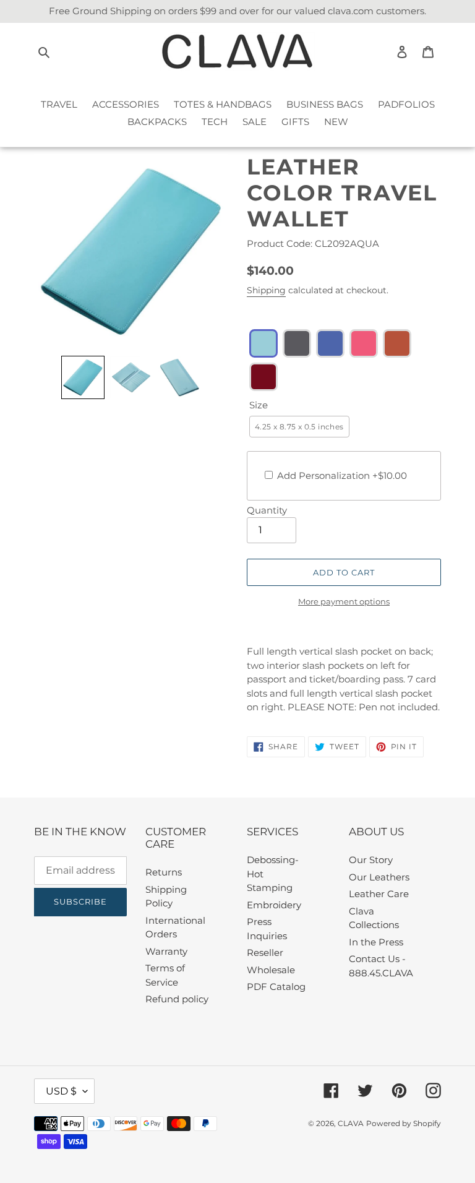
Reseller (265, 952)
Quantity (267, 510)
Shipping (266, 290)
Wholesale (271, 970)
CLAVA (351, 1123)
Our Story (371, 860)
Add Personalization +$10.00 (342, 475)
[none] (83, 377)
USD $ (61, 1091)
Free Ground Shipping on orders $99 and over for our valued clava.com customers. (237, 11)
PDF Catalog (276, 986)
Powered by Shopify (403, 1123)
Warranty (166, 951)
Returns (163, 872)
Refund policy (176, 999)
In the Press (376, 942)
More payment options (344, 601)
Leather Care (379, 894)
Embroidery (274, 905)
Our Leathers (379, 877)
